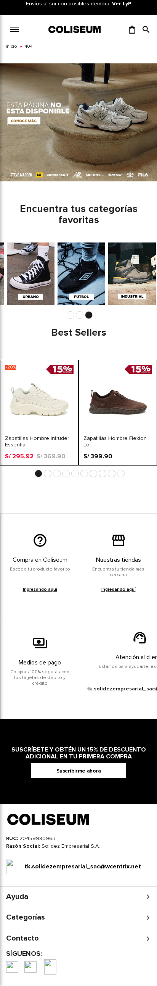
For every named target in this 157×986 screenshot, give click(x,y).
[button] (146, 29)
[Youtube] (50, 967)
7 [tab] (93, 473)
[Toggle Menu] (14, 29)
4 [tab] (66, 473)
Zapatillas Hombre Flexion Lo (115, 441)
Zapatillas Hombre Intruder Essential (37, 441)
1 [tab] (70, 315)
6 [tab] (84, 473)
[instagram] (30, 967)
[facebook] (12, 967)
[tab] (78, 848)
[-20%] (39, 431)
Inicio (11, 46)
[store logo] (75, 29)
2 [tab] (79, 315)
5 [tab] (75, 473)
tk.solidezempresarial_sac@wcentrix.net (82, 866)
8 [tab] (102, 473)
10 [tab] (121, 473)
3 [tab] (89, 315)
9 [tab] (111, 473)
